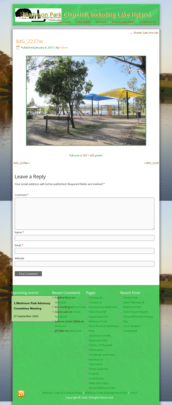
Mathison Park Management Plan (106, 393)
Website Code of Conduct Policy (62, 393)
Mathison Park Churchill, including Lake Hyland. (86, 14)
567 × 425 (88, 155)
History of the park (100, 345)
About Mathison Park (102, 388)
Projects (94, 374)
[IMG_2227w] (86, 148)
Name (19, 232)
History (101, 22)
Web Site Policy (98, 383)
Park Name (83, 22)
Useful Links (96, 378)
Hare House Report (136, 312)
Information (96, 350)
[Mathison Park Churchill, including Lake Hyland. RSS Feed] (21, 393)
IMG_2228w (21, 163)
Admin (64, 47)
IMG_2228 (152, 163)
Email (19, 245)
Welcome (64, 22)
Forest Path (131, 297)
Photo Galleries (123, 22)
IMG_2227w (29, 41)
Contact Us (148, 22)
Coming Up (95, 297)
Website (19, 258)
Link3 (133, 393)
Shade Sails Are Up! (144, 32)
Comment (22, 195)
